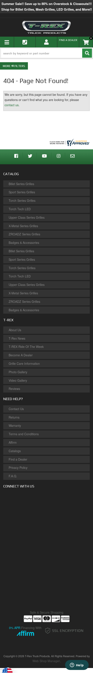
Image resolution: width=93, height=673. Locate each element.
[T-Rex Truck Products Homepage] (46, 27)
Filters (19, 66)
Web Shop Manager (46, 661)
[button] (46, 53)
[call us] (25, 42)
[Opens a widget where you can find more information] (77, 665)
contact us (12, 105)
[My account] (46, 42)
